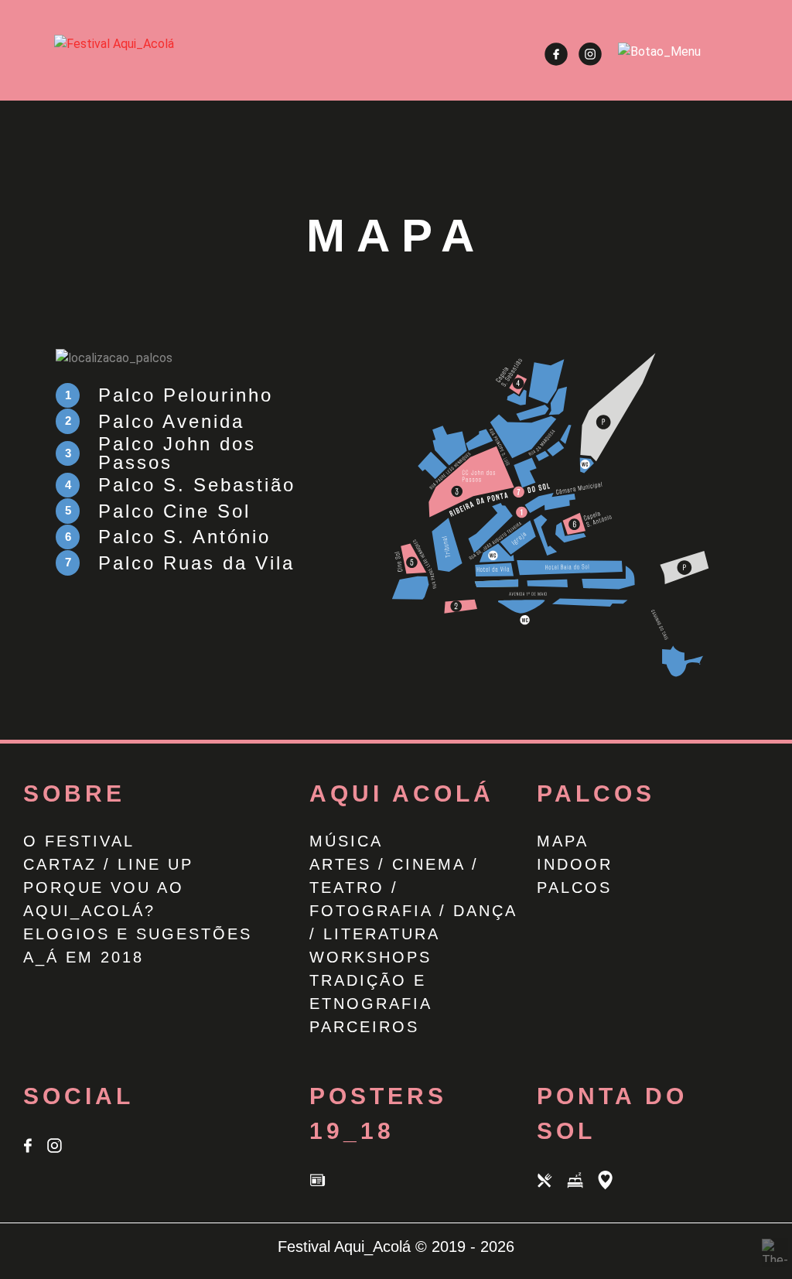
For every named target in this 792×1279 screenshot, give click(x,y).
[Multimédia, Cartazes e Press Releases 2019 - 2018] (322, 1189)
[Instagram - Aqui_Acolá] (590, 61)
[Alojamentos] (582, 1189)
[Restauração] (552, 1189)
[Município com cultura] (610, 1189)
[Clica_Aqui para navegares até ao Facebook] (34, 1154)
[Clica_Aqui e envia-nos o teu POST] (59, 1154)
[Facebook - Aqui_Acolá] (557, 61)
